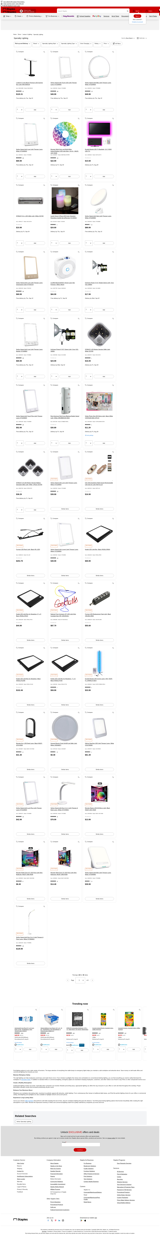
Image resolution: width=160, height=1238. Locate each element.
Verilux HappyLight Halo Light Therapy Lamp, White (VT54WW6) (98, 217)
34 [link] (91, 224)
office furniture (29, 1100)
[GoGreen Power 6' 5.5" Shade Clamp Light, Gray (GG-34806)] (99, 267)
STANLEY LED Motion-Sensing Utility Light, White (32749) (97, 350)
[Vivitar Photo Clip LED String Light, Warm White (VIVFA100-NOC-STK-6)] (99, 400)
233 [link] (57, 157)
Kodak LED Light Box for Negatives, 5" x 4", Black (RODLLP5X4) (29, 615)
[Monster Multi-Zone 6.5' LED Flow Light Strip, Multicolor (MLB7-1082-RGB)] (30, 857)
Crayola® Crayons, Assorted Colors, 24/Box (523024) (129, 1028)
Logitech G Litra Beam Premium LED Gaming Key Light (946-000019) (29, 83)
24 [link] (57, 881)
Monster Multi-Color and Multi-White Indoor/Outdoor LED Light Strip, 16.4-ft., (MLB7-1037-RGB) (65, 151)
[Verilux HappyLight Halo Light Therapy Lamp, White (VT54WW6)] (99, 200)
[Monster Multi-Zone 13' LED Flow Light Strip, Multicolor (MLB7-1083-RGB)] (65, 857)
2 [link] (91, 751)
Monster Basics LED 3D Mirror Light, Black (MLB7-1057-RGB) (97, 809)
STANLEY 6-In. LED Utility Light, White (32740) (30, 216)
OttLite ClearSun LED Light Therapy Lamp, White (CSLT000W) (99, 744)
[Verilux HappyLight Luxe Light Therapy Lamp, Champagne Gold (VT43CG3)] (30, 267)
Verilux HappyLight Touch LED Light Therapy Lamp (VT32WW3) (64, 83)
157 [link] (92, 91)
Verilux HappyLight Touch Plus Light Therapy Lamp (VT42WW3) (29, 417)
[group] (25, 1031)
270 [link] (57, 491)
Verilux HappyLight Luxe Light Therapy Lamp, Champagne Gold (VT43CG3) (29, 283)
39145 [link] (22, 1033)
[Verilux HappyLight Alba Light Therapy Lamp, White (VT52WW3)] (99, 67)
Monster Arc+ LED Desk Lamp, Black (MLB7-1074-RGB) (29, 744)
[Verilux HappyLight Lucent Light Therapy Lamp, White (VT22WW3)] (65, 534)
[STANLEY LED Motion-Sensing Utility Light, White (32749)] (99, 334)
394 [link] (23, 291)
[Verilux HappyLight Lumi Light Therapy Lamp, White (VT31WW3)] (65, 467)
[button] (127, 11)
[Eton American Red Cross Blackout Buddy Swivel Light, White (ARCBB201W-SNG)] (65, 400)
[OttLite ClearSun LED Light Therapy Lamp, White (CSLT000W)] (99, 728)
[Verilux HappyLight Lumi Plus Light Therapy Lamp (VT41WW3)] (30, 792)
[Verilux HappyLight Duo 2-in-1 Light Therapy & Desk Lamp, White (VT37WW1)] (65, 792)
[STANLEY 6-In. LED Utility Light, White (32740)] (30, 200)
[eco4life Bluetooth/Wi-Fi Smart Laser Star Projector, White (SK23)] (65, 267)
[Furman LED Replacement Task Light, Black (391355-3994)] (99, 598)
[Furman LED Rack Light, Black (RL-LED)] (30, 534)
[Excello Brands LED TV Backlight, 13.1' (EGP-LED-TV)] (99, 134)
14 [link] (91, 881)
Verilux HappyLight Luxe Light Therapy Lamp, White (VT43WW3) (29, 150)
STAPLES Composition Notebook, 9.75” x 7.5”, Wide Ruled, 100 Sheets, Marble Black (77, 1028)
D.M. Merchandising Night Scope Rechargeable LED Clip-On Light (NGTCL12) (99, 483)
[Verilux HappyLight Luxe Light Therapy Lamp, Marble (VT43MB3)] (30, 334)
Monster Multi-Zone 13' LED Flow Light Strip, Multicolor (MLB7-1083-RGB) (64, 873)
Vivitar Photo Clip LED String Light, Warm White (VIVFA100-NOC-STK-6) (99, 417)
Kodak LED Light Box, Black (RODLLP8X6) (97, 549)
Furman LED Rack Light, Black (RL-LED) (28, 549)
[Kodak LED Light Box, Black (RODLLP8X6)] (99, 534)
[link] (27, 2)
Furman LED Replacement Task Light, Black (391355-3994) (98, 615)
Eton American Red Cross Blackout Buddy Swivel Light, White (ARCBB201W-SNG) (65, 417)
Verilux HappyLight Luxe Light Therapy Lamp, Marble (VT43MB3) (29, 350)
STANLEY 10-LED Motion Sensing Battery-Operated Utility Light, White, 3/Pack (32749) (29, 483)
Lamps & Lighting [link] (27, 34)
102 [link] (23, 945)
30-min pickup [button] (89, 435)
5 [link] (91, 424)
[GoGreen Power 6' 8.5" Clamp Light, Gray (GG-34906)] (65, 334)
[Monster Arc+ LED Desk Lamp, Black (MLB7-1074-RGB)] (30, 728)
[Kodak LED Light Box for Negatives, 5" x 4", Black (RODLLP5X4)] (30, 598)
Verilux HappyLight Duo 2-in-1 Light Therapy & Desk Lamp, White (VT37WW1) (64, 809)
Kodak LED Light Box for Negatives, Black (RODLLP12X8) (28, 679)
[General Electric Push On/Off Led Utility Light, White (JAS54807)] (65, 728)
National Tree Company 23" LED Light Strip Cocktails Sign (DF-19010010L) (63, 615)
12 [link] (22, 751)
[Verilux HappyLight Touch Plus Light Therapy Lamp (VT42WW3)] (30, 400)
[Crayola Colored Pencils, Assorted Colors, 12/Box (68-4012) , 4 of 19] (103, 1019)
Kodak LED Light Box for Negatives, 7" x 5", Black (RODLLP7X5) (63, 679)
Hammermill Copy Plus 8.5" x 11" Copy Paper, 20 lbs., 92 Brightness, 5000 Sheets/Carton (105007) (24, 1029)
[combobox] (93, 11)
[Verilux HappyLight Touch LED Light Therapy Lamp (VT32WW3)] (65, 67)
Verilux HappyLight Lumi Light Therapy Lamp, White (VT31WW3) (64, 483)
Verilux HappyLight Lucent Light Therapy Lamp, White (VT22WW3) (64, 550)
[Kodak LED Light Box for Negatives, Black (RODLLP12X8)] (30, 663)
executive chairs (26, 1079)
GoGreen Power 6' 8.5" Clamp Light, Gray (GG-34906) (65, 350)
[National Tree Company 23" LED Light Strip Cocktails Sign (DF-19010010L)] (65, 598)
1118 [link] (99, 1033)
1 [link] (91, 357)
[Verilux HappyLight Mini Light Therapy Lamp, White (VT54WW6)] (99, 857)
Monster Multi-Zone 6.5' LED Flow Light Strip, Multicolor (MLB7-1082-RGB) (29, 873)
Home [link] (14, 34)
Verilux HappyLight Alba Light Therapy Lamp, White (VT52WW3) (98, 83)
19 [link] (57, 751)
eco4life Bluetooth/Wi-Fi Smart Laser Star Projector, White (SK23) (63, 283)
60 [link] (57, 816)
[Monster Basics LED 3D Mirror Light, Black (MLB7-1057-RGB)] (99, 792)
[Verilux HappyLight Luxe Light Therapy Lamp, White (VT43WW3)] (30, 134)
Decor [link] (19, 34)
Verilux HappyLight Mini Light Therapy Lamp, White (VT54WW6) (98, 873)
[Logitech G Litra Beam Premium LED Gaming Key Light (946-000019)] (30, 67)
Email (64, 1142)
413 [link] (57, 558)
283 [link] (23, 424)
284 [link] (57, 91)
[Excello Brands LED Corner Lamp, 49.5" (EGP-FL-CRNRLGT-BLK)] (99, 663)
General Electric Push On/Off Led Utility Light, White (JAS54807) (64, 744)
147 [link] (23, 91)
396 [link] (23, 157)
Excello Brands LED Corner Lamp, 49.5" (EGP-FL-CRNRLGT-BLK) (98, 679)
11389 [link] (48, 1033)
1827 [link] (125, 1033)
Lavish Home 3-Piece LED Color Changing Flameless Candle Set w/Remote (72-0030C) (64, 217)
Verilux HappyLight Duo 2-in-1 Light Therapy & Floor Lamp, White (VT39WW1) (29, 938)
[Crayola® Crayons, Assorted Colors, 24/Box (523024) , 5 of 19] (129, 1019)
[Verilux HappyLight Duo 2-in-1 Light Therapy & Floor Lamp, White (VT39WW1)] (30, 922)
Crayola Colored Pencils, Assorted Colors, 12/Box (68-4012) (102, 1028)
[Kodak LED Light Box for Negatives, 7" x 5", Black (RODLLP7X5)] (65, 663)
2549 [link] (74, 1033)
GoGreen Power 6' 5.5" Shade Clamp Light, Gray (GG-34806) (99, 283)
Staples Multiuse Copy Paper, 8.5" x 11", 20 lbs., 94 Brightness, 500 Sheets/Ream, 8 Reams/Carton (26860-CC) (51, 1029)
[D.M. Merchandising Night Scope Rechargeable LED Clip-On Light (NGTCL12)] (99, 467)
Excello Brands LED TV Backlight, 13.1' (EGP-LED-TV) (98, 150)
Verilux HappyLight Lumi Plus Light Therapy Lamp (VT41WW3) (29, 809)
